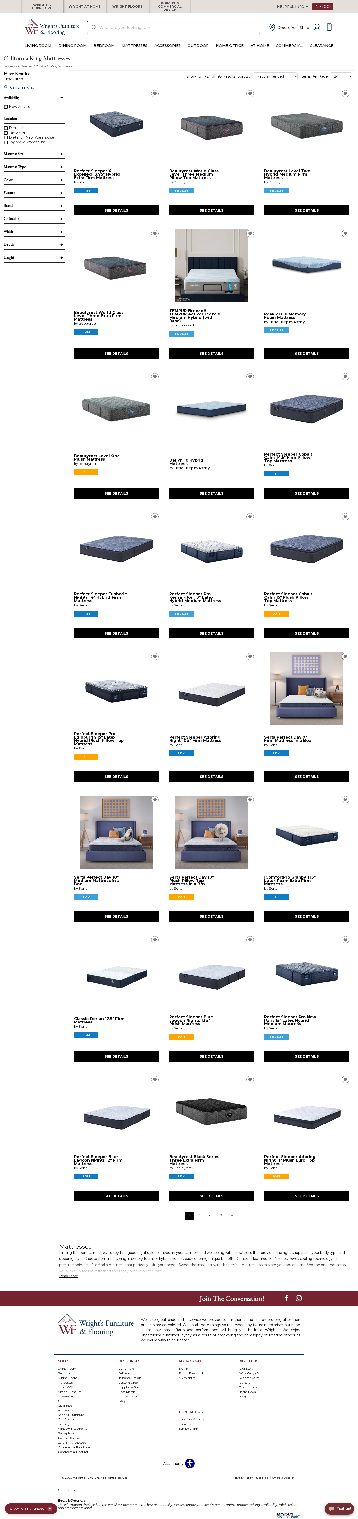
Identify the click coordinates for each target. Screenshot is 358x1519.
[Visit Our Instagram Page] (299, 1298)
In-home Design (129, 1377)
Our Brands (67, 1490)
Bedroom (104, 45)
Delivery (124, 1373)
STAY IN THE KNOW (30, 1509)
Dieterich (16, 128)
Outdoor (198, 45)
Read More (68, 1276)
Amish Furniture (69, 1391)
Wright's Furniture (42, 6)
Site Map (262, 1477)
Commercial (289, 45)
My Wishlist (187, 1377)
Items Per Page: (314, 76)
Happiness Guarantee (133, 1387)
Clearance (321, 45)
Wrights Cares (249, 1377)
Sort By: (244, 76)
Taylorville (16, 132)
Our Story (246, 1368)
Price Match (126, 1391)
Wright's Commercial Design (170, 6)
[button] (288, 27)
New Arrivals (19, 106)
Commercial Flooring (73, 1452)
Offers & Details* (283, 1477)
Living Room (38, 45)
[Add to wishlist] (155, 93)
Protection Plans (130, 1396)
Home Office (230, 45)
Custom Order (128, 1382)
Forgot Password (191, 1373)
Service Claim (188, 1428)
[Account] (317, 27)
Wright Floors (127, 6)
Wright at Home (85, 6)
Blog (242, 1396)
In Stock (322, 6)
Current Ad (126, 1368)
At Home (260, 45)
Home (8, 66)
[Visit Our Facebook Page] (287, 1298)
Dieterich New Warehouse (31, 137)
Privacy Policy (243, 1477)
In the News (247, 1391)
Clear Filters (13, 79)
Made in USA (67, 1396)
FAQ (121, 1401)
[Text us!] (339, 1509)
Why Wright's (249, 1373)
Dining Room (72, 45)
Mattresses (134, 45)
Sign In (184, 1368)
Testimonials (248, 1387)
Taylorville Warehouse (27, 142)
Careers (244, 1382)
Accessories (167, 45)
